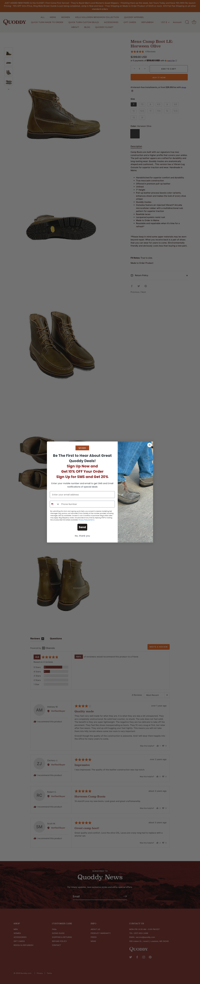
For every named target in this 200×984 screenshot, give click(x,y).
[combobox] (55, 504)
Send (82, 527)
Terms (92, 520)
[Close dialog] (149, 445)
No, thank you (82, 535)
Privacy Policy (83, 520)
